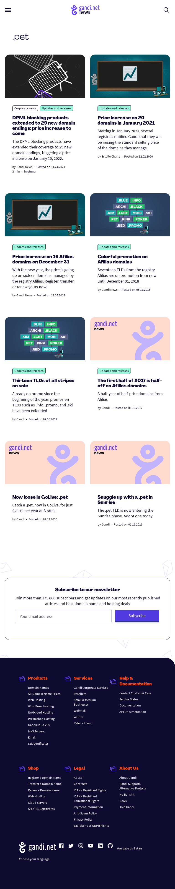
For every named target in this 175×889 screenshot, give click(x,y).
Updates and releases (56, 108)
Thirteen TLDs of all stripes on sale (43, 383)
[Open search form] (166, 10)
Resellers (80, 694)
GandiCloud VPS (39, 725)
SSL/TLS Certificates (41, 809)
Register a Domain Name (44, 778)
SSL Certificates (38, 743)
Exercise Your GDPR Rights (91, 826)
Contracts (80, 784)
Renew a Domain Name (43, 790)
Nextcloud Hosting (40, 712)
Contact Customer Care (135, 693)
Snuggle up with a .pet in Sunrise (125, 500)
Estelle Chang (111, 156)
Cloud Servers (37, 803)
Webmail (80, 711)
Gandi (20, 419)
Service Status (128, 699)
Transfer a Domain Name (45, 784)
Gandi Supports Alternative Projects (132, 786)
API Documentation (132, 712)
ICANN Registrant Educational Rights (86, 798)
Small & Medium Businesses (85, 702)
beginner (30, 171)
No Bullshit (126, 794)
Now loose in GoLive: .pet (40, 497)
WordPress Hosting (41, 706)
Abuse (78, 778)
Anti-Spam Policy (85, 813)
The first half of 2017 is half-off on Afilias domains (130, 383)
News (123, 801)
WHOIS (78, 717)
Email (32, 737)
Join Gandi (126, 807)
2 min (16, 171)
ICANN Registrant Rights (90, 790)
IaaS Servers (36, 731)
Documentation (130, 705)
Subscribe (137, 615)
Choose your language (34, 859)
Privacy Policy (83, 819)
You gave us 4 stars (129, 848)
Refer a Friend (83, 723)
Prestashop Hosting (41, 719)
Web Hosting (36, 700)
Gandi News (24, 167)
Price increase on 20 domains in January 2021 (126, 121)
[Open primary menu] (8, 10)
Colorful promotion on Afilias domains (123, 260)
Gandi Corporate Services (91, 688)
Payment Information (88, 807)
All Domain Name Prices (44, 694)
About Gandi (127, 778)
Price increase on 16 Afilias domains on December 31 (43, 260)
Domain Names (38, 688)
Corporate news (25, 108)
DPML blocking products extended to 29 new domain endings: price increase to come (43, 126)
